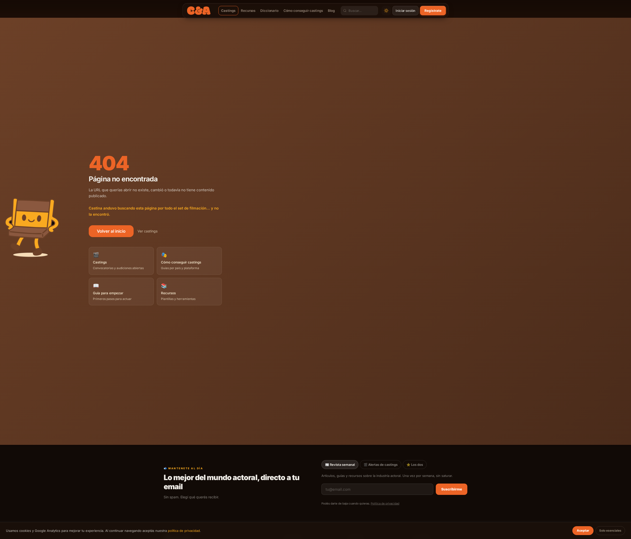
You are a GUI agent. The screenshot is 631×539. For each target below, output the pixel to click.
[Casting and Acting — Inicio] (198, 10)
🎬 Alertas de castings (381, 465)
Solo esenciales (610, 530)
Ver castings (148, 231)
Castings (228, 11)
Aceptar (583, 530)
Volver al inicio (111, 231)
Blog (331, 11)
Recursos (248, 11)
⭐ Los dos (414, 465)
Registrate (432, 11)
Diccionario (269, 11)
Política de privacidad (385, 503)
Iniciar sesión (405, 11)
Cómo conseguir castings (303, 11)
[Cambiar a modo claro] (386, 10)
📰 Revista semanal (340, 465)
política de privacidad (184, 531)
